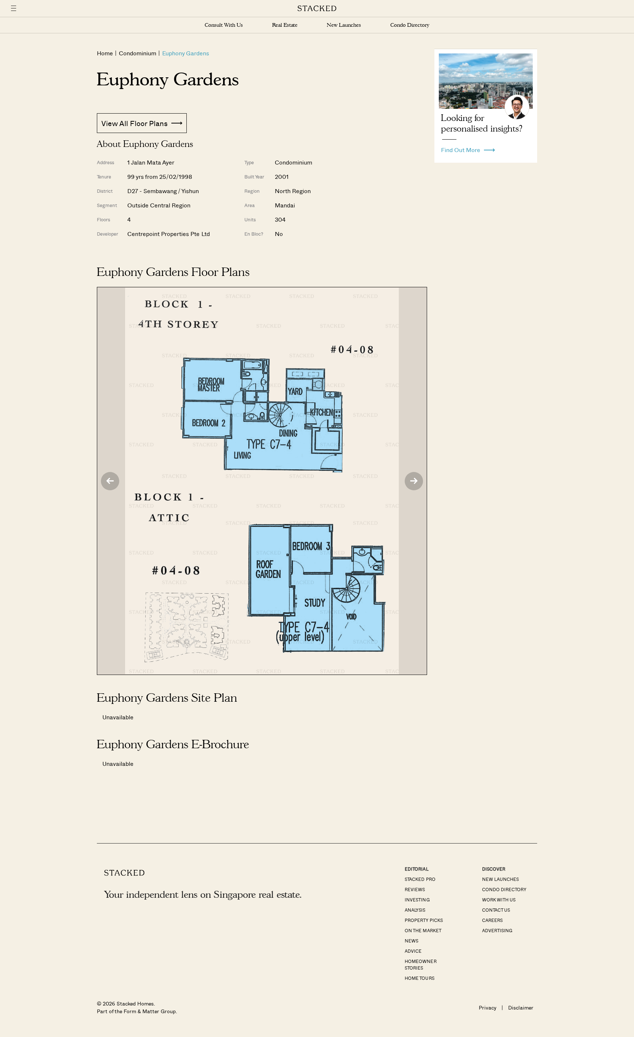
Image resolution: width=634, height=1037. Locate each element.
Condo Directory (409, 25)
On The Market (423, 930)
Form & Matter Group (149, 1011)
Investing (417, 899)
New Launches (344, 25)
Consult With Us (224, 25)
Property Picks (423, 920)
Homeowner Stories (420, 964)
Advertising (497, 930)
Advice (413, 951)
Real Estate (285, 25)
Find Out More (460, 148)
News (411, 940)
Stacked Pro (420, 879)
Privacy (487, 1007)
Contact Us (496, 910)
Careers (492, 920)
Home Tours (419, 978)
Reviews (415, 889)
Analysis (415, 910)
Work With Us (498, 899)
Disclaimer (520, 1007)
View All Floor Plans (134, 123)
